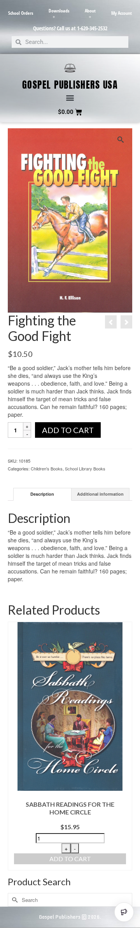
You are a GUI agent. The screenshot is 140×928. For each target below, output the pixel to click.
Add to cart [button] (70, 858)
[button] (70, 97)
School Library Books (85, 468)
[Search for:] (70, 900)
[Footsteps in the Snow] (126, 322)
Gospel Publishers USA (70, 85)
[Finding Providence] (111, 322)
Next (125, 746)
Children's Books (47, 468)
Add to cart (68, 430)
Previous (14, 746)
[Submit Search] (13, 900)
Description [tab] (42, 494)
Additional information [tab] (100, 494)
